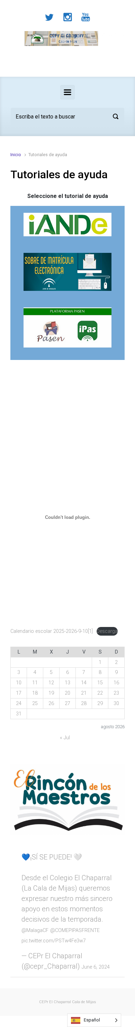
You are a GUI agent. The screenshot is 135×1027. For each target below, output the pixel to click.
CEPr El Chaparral (55, 1002)
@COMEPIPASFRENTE (75, 930)
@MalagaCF (34, 930)
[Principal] (67, 92)
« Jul (65, 738)
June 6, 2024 (96, 967)
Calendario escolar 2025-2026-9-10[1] (51, 631)
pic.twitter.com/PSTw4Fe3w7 (53, 941)
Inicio (15, 154)
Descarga (107, 631)
